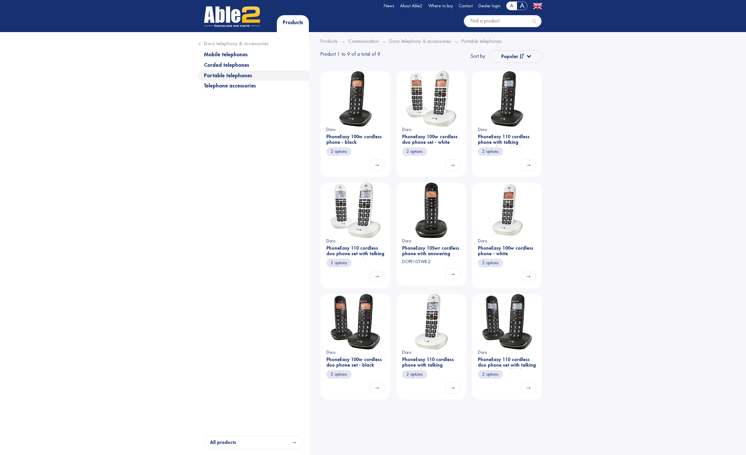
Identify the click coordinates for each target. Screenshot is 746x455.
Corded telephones (226, 65)
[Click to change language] (537, 5)
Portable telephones (228, 75)
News (389, 6)
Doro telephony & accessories (236, 43)
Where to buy (440, 6)
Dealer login (489, 6)
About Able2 (411, 6)
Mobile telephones (226, 54)
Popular (510, 56)
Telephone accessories (230, 85)
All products (223, 442)
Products (293, 22)
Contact (466, 6)
